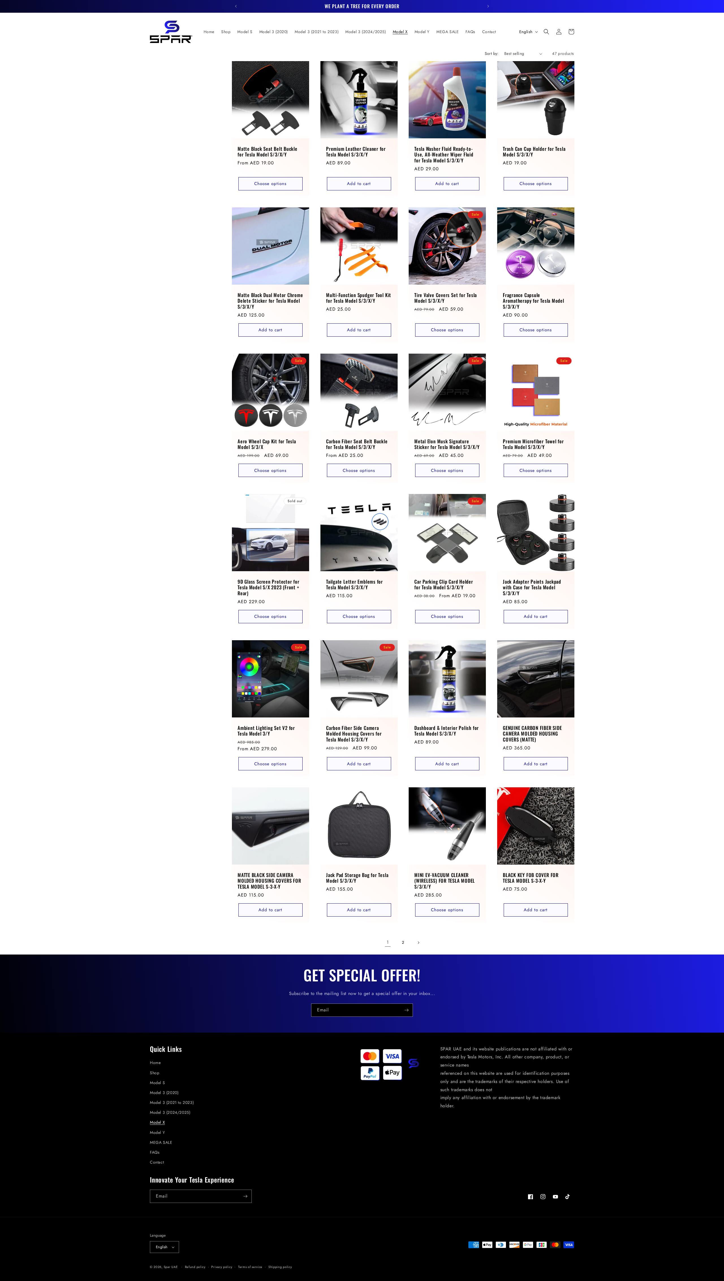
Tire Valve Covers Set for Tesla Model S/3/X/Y (445, 298)
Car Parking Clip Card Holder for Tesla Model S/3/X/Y (443, 584)
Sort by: (492, 53)
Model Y (157, 1132)
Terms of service (250, 1267)
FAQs (155, 1152)
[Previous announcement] (236, 6)
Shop (154, 1073)
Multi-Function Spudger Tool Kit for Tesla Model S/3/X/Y (358, 298)
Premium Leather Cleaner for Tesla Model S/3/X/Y (356, 152)
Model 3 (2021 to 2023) (172, 1102)
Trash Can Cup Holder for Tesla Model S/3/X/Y (534, 152)
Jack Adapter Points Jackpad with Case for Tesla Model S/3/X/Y (532, 587)
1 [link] (388, 942)
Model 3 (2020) (164, 1092)
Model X (157, 1122)
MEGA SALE (161, 1142)
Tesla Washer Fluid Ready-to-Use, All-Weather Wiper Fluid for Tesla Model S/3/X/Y (443, 155)
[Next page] (418, 942)
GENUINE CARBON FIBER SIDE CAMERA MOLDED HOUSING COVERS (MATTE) (532, 733)
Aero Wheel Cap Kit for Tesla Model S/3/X (267, 444)
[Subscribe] (406, 1010)
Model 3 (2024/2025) (170, 1112)
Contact (157, 1162)
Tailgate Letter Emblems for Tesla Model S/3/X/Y (354, 584)
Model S (157, 1083)
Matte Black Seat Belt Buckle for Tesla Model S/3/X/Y (268, 152)
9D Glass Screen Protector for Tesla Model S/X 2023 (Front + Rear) (268, 587)
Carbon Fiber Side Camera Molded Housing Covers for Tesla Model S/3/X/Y (354, 733)
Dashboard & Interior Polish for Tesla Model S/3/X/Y (446, 731)
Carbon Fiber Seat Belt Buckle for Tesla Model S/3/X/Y (357, 444)
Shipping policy (280, 1267)
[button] (546, 31)
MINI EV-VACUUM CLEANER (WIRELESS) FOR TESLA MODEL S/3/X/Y (444, 880)
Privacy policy (221, 1267)
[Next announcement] (488, 6)
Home (155, 1062)
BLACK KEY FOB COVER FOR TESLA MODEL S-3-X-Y (531, 878)
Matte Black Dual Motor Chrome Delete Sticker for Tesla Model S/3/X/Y (270, 300)
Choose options (270, 183)
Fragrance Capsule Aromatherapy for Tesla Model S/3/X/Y (533, 300)
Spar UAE (171, 1267)
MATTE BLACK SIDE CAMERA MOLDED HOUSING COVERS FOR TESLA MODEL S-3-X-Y (269, 880)
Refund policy (195, 1267)
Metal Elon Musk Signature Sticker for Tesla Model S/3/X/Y (447, 444)
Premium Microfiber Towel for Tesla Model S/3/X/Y (533, 444)
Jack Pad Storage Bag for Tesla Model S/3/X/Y (357, 878)
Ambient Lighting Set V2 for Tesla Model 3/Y (266, 731)
